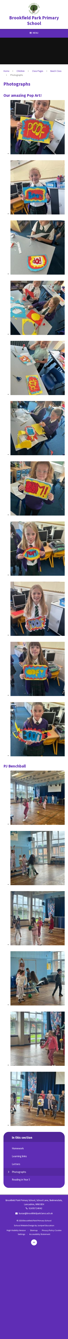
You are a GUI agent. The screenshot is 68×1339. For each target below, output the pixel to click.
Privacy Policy (48, 1230)
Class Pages (37, 71)
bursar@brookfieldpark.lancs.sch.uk (36, 1213)
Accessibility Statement (39, 1234)
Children (21, 71)
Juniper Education (45, 1225)
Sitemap (34, 1230)
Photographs (16, 75)
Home (6, 71)
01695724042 (35, 1208)
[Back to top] (34, 1242)
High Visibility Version (16, 1230)
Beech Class (55, 71)
